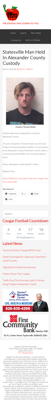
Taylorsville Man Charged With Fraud (21, 250)
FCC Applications (25, 352)
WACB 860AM (26, 14)
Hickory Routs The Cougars (16, 273)
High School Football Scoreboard (19, 267)
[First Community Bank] (26, 325)
